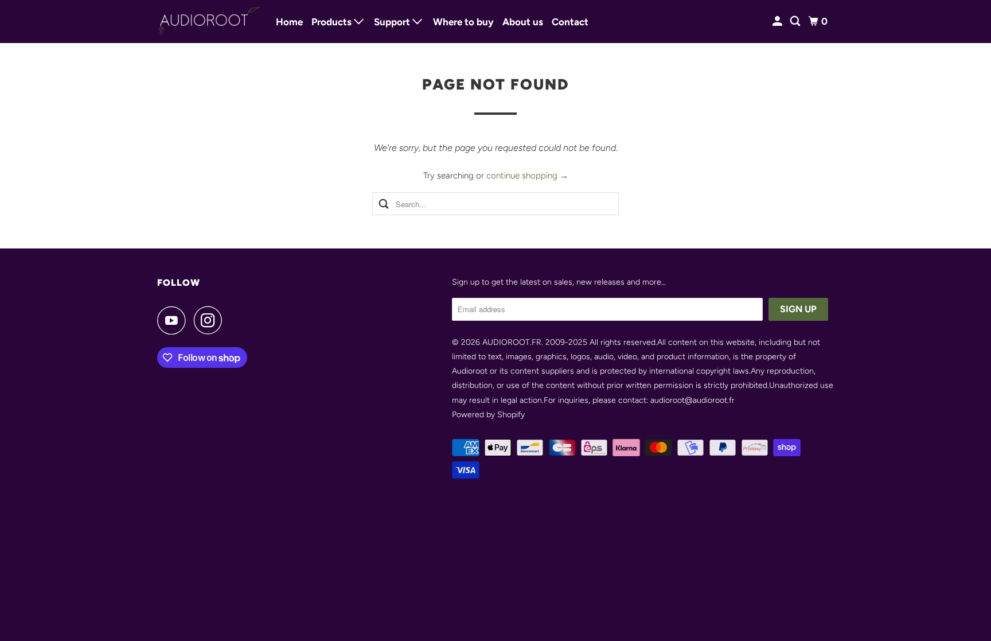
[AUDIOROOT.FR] (208, 21)
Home (289, 22)
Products (332, 22)
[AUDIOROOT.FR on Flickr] (233, 320)
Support (393, 22)
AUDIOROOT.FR (511, 342)
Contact (570, 22)
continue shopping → (527, 175)
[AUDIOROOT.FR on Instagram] (211, 320)
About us (522, 22)
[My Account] (778, 21)
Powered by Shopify (488, 414)
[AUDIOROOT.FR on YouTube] (174, 320)
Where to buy (463, 22)
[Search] (796, 21)
